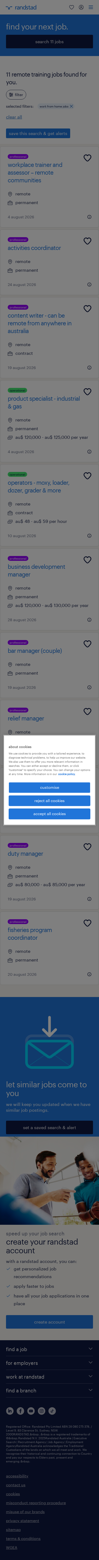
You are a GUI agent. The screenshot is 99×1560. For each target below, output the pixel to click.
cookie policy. (66, 774)
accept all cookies (49, 814)
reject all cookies (49, 800)
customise (49, 787)
